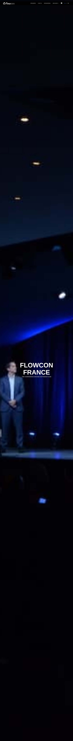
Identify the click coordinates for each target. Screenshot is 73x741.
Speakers (33, 3)
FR (68, 3)
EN (65, 3)
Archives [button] (55, 3)
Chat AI (40, 3)
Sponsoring (47, 3)
